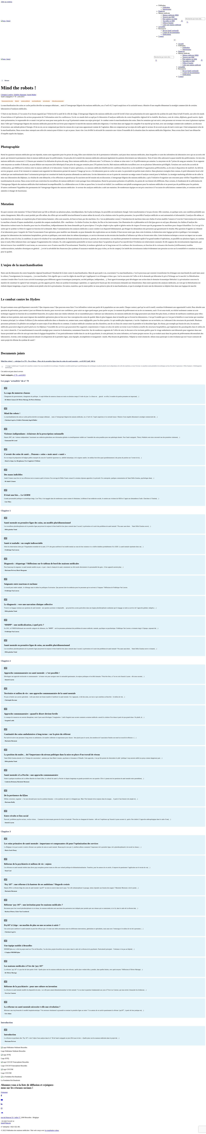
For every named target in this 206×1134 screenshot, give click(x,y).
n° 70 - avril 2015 (20, 375)
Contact (161, 36)
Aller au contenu (6, 2)
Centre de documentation (171, 32)
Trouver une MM (168, 17)
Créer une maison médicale (172, 25)
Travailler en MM (169, 21)
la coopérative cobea (52, 1130)
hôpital (17, 101)
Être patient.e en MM (170, 19)
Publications (167, 34)
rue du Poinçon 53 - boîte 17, (11, 1117)
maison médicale (25, 101)
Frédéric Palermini (20, 95)
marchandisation (36, 101)
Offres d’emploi (168, 23)
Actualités (161, 27)
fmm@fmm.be (6, 1123)
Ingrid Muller (31, 95)
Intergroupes (167, 9)
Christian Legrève (7, 95)
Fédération (166, 7)
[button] (174, 40)
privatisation (46, 101)
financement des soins (7, 101)
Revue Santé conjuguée (171, 30)
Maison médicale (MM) (171, 15)
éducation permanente (58, 101)
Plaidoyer (161, 11)
